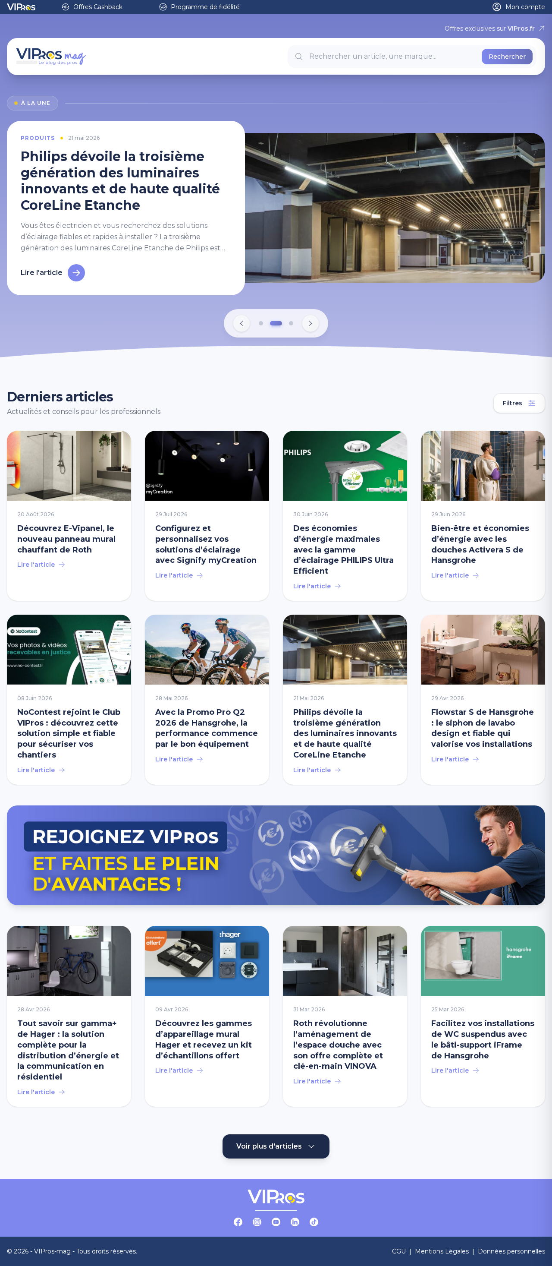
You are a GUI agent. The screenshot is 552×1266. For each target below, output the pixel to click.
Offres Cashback (97, 7)
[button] (261, 321)
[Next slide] (310, 321)
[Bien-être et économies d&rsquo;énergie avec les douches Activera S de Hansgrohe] (483, 514)
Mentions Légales (442, 1249)
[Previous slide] (241, 321)
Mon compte (525, 7)
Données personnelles (511, 1249)
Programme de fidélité (205, 7)
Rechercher (507, 56)
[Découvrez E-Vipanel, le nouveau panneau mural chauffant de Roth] (69, 514)
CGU (399, 1249)
